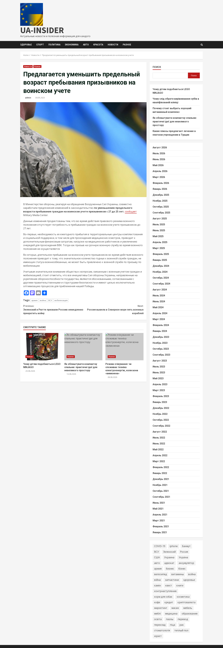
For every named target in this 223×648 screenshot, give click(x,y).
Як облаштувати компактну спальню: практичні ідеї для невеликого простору (83, 346)
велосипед (160, 574)
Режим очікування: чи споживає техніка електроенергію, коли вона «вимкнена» (124, 346)
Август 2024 (160, 289)
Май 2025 (158, 236)
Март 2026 (159, 177)
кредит (168, 602)
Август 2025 (160, 218)
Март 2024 (159, 319)
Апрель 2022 (160, 455)
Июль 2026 (159, 153)
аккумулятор (186, 563)
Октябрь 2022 (161, 419)
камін (157, 585)
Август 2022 (160, 431)
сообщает (131, 211)
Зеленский (169, 551)
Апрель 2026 (160, 171)
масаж (175, 608)
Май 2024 (158, 307)
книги (179, 585)
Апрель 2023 (160, 384)
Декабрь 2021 (161, 479)
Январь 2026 (160, 189)
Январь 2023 (160, 402)
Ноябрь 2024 (160, 271)
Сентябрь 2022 (161, 425)
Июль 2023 (159, 366)
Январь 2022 (160, 473)
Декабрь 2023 (161, 337)
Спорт (40, 44)
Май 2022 (158, 449)
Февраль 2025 (161, 254)
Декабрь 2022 (161, 408)
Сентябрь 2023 (161, 354)
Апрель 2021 (160, 514)
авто (157, 563)
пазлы (169, 619)
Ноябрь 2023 (160, 342)
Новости (113, 44)
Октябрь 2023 (161, 348)
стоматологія (162, 630)
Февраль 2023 (161, 396)
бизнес (170, 568)
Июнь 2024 (159, 301)
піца (172, 624)
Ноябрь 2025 (160, 200)
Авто (86, 44)
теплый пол (181, 630)
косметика (183, 596)
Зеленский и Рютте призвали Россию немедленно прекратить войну (53, 310)
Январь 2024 (160, 331)
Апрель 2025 (160, 242)
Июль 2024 (159, 295)
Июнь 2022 (159, 443)
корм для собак (163, 596)
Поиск (157, 67)
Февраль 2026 (161, 183)
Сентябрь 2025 (161, 212)
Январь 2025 (160, 260)
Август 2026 (160, 147)
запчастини (172, 579)
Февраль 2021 (161, 526)
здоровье (189, 579)
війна (157, 579)
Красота (98, 44)
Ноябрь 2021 (160, 485)
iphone (174, 546)
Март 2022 (159, 461)
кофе (157, 602)
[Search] (202, 45)
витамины (177, 574)
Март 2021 (159, 520)
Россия (184, 551)
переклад (160, 624)
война (43, 300)
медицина (171, 613)
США (157, 557)
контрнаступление (165, 591)
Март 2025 (159, 248)
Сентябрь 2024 (161, 283)
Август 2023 (160, 360)
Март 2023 (159, 390)
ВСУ (50, 300)
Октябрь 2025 (161, 206)
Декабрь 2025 (161, 194)
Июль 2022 (159, 437)
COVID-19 (159, 546)
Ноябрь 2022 (160, 414)
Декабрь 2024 (161, 265)
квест (168, 585)
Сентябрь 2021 (161, 496)
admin (28, 97)
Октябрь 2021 (161, 490)
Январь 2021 (160, 532)
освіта (158, 619)
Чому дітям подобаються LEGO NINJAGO (42, 346)
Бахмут (186, 546)
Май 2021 (158, 508)
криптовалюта (186, 602)
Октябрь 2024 (161, 277)
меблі (157, 613)
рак (181, 624)
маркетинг (160, 608)
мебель (187, 608)
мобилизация (61, 300)
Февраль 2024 (161, 325)
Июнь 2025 (159, 230)
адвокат (169, 563)
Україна (183, 557)
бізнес (182, 568)
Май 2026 (158, 165)
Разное (127, 44)
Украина (169, 557)
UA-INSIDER (42, 30)
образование (190, 613)
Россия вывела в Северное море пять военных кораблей (115, 310)
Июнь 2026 (159, 159)
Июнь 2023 (159, 372)
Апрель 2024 (160, 313)
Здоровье (26, 44)
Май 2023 (158, 378)
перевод (183, 619)
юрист (158, 636)
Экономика (71, 44)
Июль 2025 (159, 224)
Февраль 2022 (161, 467)
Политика (54, 44)
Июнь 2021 (159, 502)
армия (34, 300)
